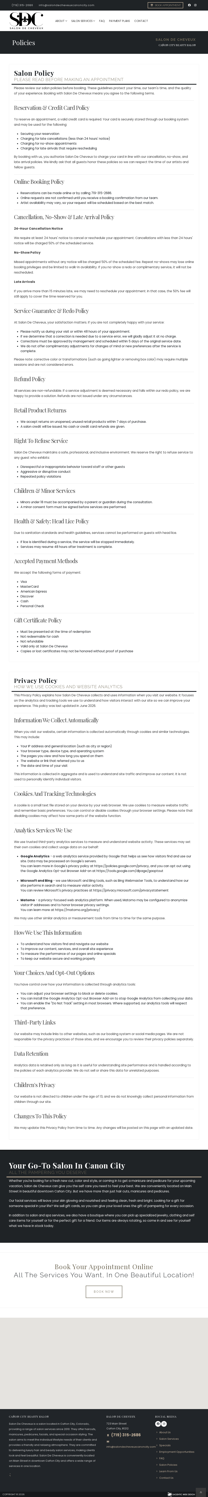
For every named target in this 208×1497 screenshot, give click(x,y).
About (60, 21)
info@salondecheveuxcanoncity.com (66, 5)
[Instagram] (195, 5)
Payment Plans (119, 21)
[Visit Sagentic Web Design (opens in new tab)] (181, 1494)
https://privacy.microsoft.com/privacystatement (131, 890)
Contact (141, 21)
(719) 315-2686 (22, 5)
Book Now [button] (104, 1291)
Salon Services (82, 21)
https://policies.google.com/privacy (121, 866)
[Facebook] (189, 5)
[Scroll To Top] (201, 1492)
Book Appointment (167, 5)
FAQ (102, 21)
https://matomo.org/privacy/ (77, 910)
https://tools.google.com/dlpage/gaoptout (129, 871)
